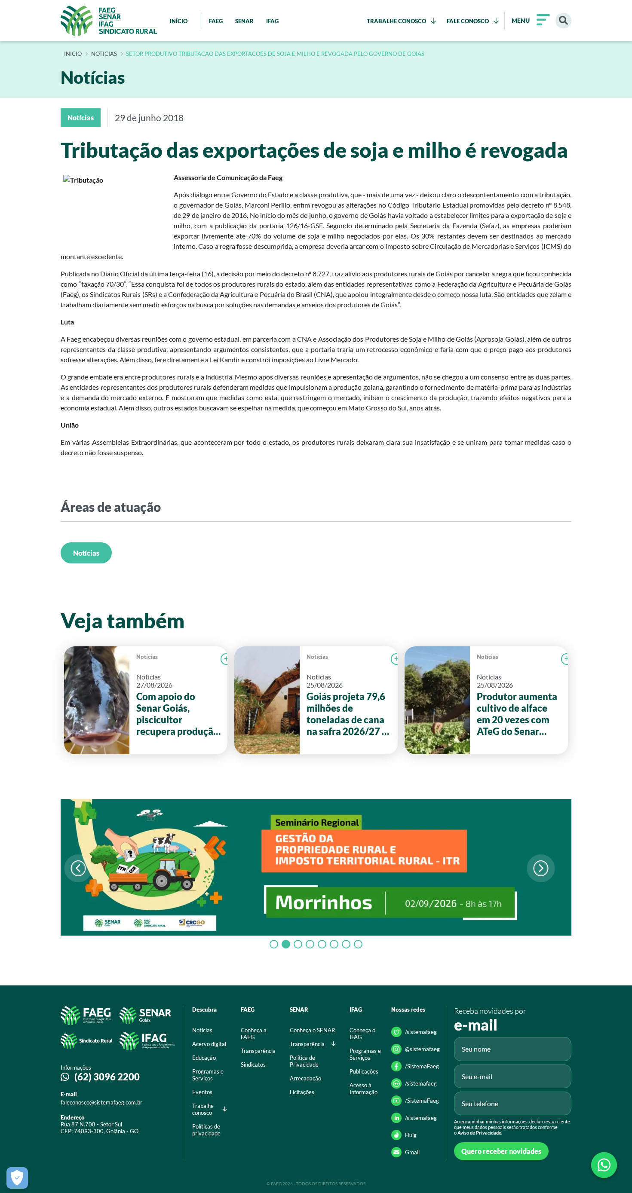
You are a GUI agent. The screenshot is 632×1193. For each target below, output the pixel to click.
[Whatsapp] (604, 1165)
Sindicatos (253, 1064)
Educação (204, 1057)
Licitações (302, 1092)
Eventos (202, 1092)
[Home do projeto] (109, 21)
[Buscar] (563, 21)
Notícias (86, 553)
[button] (541, 868)
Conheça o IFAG (362, 1033)
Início (73, 54)
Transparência (258, 1050)
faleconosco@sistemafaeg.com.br (101, 1102)
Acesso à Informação (363, 1088)
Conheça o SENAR (312, 1030)
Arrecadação (305, 1078)
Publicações (364, 1071)
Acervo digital (209, 1043)
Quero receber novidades (501, 1151)
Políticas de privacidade (206, 1130)
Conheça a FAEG (254, 1033)
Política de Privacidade (304, 1061)
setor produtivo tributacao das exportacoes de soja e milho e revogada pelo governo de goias (275, 54)
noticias (104, 54)
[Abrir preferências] (17, 1178)
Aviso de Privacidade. (479, 1132)
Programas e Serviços (208, 1075)
